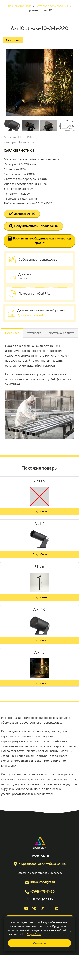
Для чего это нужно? (30, 315)
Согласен (39, 943)
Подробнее (34, 934)
